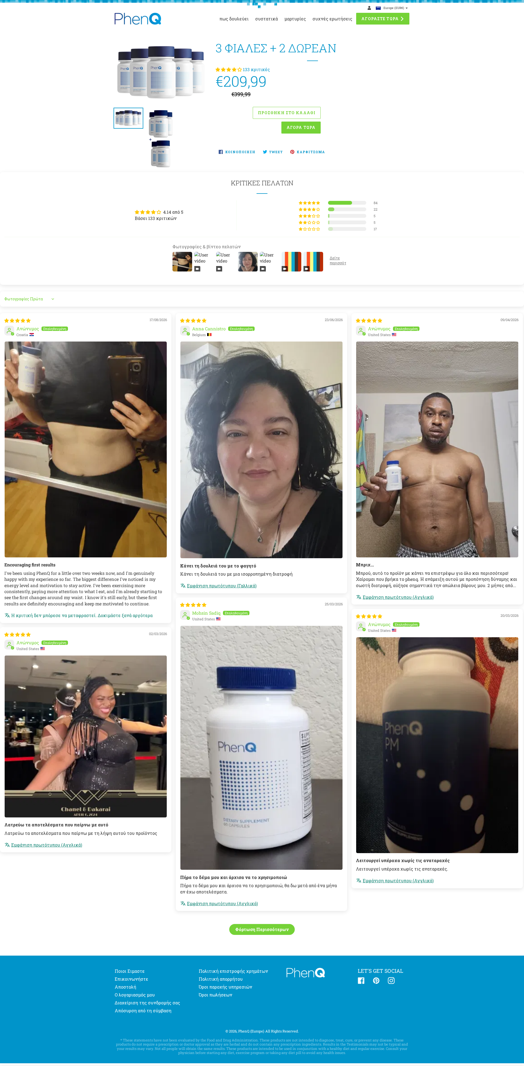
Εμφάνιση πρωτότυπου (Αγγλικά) (398, 597)
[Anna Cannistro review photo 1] (261, 450)
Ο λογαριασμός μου (135, 995)
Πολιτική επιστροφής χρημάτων (233, 971)
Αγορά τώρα (301, 127)
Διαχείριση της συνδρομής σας (147, 1002)
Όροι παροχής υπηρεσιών (225, 987)
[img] (17, 320)
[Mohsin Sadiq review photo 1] (261, 748)
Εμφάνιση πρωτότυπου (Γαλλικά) (222, 585)
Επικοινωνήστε (131, 979)
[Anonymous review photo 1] (85, 449)
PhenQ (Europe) (251, 1031)
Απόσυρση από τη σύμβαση (143, 1010)
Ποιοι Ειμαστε (130, 971)
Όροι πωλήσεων (215, 995)
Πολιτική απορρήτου (221, 979)
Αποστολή (125, 987)
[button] (229, 69)
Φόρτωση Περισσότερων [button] (262, 929)
